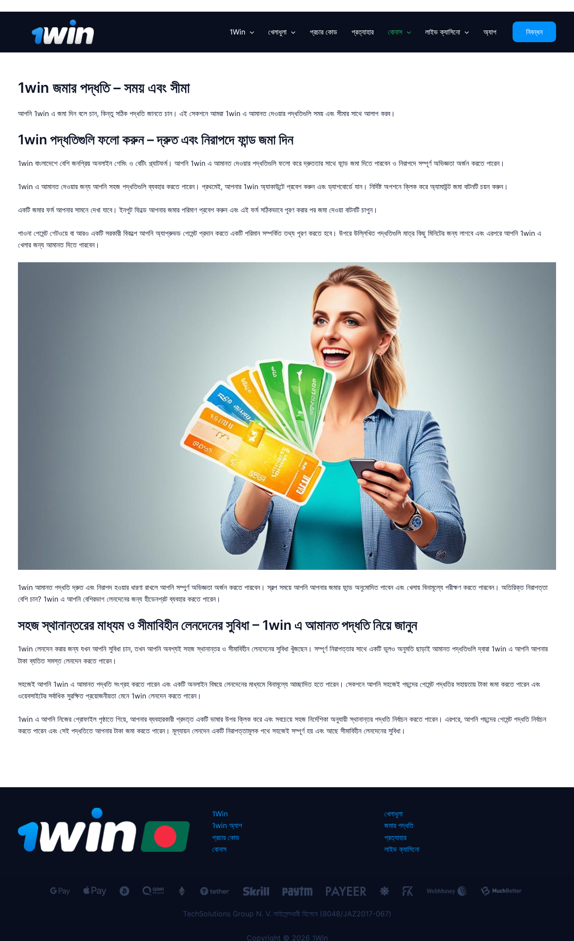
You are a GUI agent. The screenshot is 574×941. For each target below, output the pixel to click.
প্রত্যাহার (363, 31)
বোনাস (395, 31)
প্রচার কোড (323, 31)
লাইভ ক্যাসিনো (442, 31)
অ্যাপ (489, 31)
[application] (249, 32)
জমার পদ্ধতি (398, 825)
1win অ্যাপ (227, 825)
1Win (237, 31)
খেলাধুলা (277, 31)
